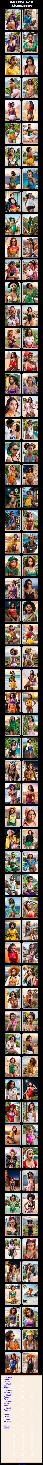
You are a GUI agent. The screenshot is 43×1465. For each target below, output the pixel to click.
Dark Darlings (7, 1420)
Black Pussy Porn (7, 1397)
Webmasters (21, 1464)
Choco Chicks (6, 1416)
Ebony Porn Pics (8, 1391)
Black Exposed (7, 1409)
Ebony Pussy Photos (8, 1379)
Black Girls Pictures (7, 1386)
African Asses (7, 1427)
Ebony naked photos (8, 1404)
